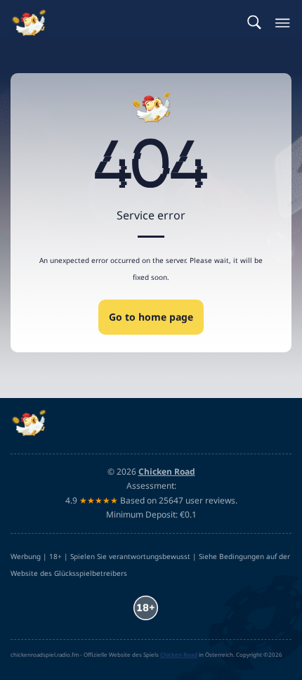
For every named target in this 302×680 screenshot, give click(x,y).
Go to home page (151, 316)
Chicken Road (178, 654)
